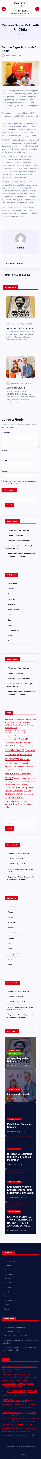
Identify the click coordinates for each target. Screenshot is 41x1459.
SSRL (26, 794)
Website (5, 471)
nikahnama (16, 778)
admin (8, 55)
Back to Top (21, 1454)
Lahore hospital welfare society (10, 1407)
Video (10, 635)
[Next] (34, 1031)
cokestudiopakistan (13, 743)
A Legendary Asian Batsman (18, 530)
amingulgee (9, 736)
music (9, 778)
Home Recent (13, 599)
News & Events (13, 609)
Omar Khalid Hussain (27, 778)
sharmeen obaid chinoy (16, 787)
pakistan (8, 782)
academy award (27, 733)
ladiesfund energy (11, 763)
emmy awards (28, 746)
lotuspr (28, 774)
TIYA (25, 804)
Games (10, 594)
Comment (6, 432)
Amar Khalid (15, 324)
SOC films (27, 791)
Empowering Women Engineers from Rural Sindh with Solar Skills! (20, 1189)
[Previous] (30, 1031)
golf (18, 754)
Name (4, 451)
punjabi (7, 784)
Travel (10, 625)
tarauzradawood (12, 801)
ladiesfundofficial (24, 763)
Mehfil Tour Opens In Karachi (19, 540)
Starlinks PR (29, 1428)
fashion (30, 750)
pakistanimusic (16, 782)
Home (20, 35)
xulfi (7, 807)
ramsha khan (14, 784)
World (10, 641)
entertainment (14, 750)
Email (4, 461)
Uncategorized (13, 630)
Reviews (11, 615)
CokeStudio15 (21, 739)
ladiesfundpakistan (12, 766)
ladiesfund (24, 759)
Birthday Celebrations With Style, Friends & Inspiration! (19, 1157)
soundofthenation (14, 794)
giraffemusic (11, 754)
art (15, 736)
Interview (11, 604)
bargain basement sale (24, 736)
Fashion (11, 589)
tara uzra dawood (16, 797)
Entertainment (13, 583)
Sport (10, 620)
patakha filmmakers (29, 782)
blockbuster (9, 739)
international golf (26, 754)
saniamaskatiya (22, 784)
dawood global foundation (12, 1387)
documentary (18, 746)
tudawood (30, 804)
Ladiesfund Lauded (15, 535)
